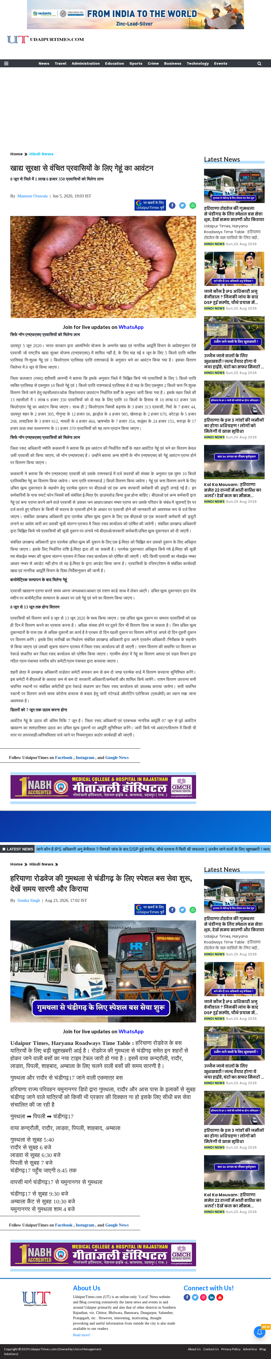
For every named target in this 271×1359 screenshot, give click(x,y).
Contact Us (211, 1349)
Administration (86, 63)
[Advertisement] (135, 104)
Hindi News (41, 153)
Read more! (82, 1335)
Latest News (222, 159)
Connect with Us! (209, 1288)
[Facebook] (187, 1297)
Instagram (85, 757)
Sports (135, 63)
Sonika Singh (28, 900)
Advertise (250, 1349)
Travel (60, 63)
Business (172, 63)
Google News (117, 757)
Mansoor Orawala (32, 196)
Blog (262, 1349)
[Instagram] (203, 1297)
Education (114, 63)
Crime (153, 63)
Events (220, 63)
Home (16, 153)
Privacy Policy (231, 1349)
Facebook (64, 757)
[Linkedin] (211, 1297)
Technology (198, 63)
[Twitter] (195, 1297)
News (44, 63)
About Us (86, 1288)
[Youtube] (219, 1297)
